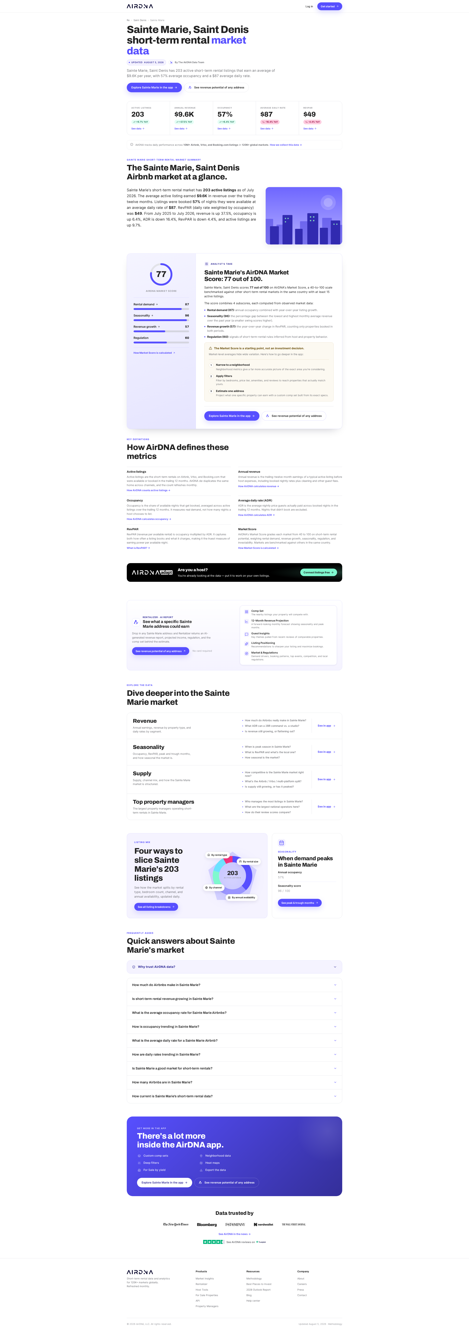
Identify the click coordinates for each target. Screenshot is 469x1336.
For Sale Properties (207, 1295)
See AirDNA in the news (235, 1233)
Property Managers (207, 1306)
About (300, 1278)
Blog (249, 1295)
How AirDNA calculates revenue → (258, 486)
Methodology (254, 1278)
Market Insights (205, 1278)
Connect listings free (317, 572)
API (198, 1300)
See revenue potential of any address (219, 87)
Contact (302, 1295)
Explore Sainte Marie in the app (152, 87)
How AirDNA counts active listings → (148, 490)
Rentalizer (201, 1284)
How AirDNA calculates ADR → (256, 514)
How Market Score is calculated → (258, 547)
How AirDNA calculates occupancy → (149, 519)
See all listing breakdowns (154, 906)
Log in (309, 6)
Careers (302, 1284)
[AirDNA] (140, 6)
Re (128, 20)
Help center (253, 1300)
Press (300, 1289)
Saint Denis (140, 20)
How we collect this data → (286, 144)
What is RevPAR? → (138, 547)
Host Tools (202, 1289)
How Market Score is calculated (153, 352)
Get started (328, 6)
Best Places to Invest (259, 1284)
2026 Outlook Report (258, 1289)
